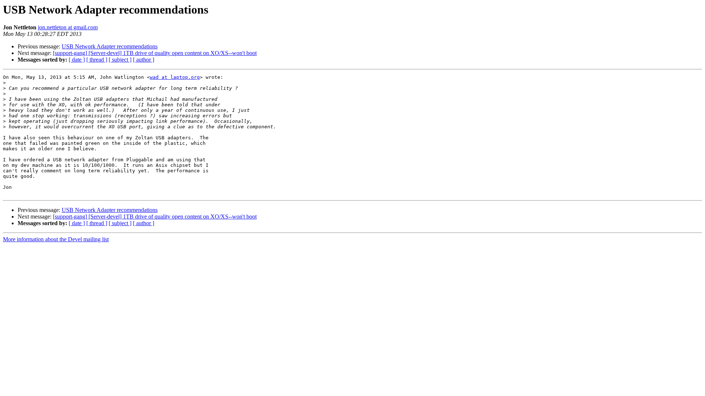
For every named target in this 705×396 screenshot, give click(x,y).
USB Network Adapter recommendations (110, 46)
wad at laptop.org (175, 77)
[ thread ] (96, 59)
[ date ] (77, 59)
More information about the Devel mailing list (56, 239)
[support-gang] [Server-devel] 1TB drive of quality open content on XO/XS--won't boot (155, 53)
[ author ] (143, 59)
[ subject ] (120, 59)
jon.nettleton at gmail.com (68, 27)
